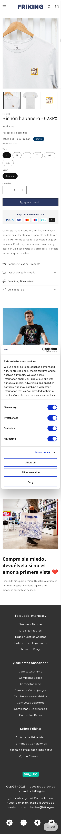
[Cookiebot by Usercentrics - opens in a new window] (43, 349)
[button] (4, 6)
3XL (8, 162)
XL (37, 155)
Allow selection (31, 472)
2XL (50, 155)
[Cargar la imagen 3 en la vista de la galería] (48, 100)
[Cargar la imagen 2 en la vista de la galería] (30, 100)
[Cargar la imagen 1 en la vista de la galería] (11, 100)
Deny (30, 482)
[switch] (52, 418)
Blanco (10, 175)
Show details (42, 452)
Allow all (30, 462)
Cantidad (7, 183)
